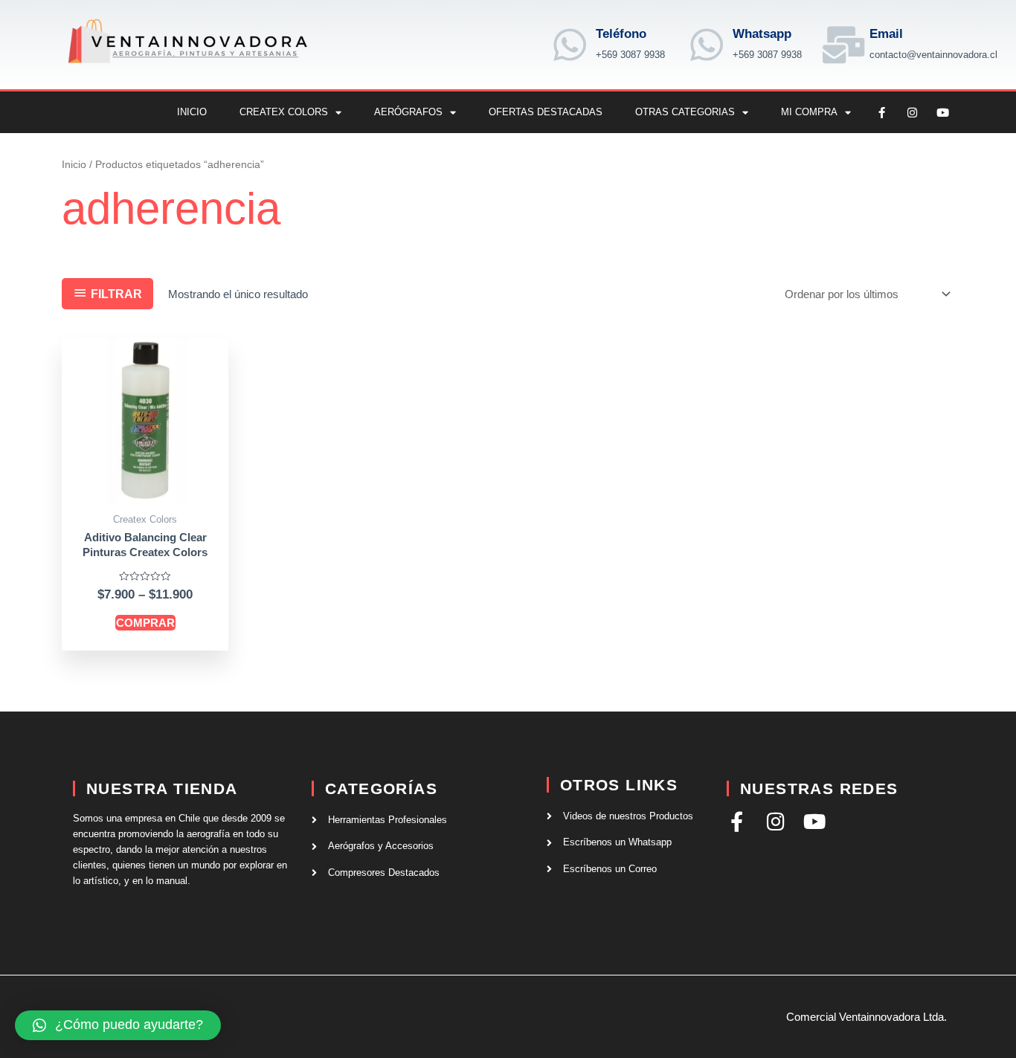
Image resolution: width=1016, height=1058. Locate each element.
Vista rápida (145, 492)
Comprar (145, 622)
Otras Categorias (685, 111)
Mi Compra (809, 111)
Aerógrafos (408, 111)
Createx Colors (283, 111)
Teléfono (621, 34)
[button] (118, 1025)
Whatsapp (762, 34)
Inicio (192, 111)
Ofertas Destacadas (545, 111)
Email (886, 34)
